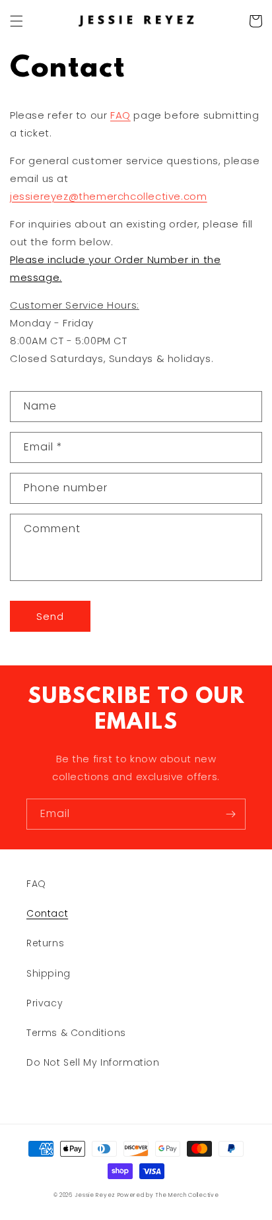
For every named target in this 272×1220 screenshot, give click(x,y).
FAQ (120, 115)
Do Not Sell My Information (93, 1062)
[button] (16, 21)
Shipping (48, 973)
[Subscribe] (230, 814)
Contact (47, 913)
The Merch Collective (187, 1195)
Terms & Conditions (76, 1032)
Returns (45, 943)
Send (50, 616)
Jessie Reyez (95, 1195)
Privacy (44, 1003)
